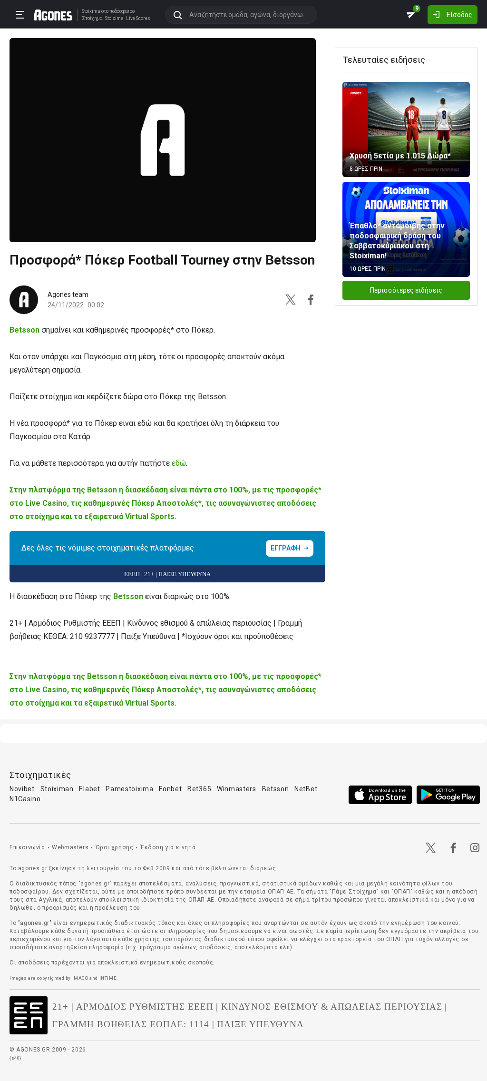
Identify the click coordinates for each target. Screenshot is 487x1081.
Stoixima (91, 11)
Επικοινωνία (27, 847)
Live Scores (138, 18)
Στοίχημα (92, 18)
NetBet (305, 789)
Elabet (89, 789)
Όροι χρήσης (115, 847)
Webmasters (70, 847)
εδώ (179, 463)
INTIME (108, 978)
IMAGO (80, 978)
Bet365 (199, 789)
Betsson (25, 329)
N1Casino (25, 799)
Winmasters (236, 789)
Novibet (22, 789)
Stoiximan (57, 789)
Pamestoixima (129, 789)
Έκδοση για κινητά (167, 847)
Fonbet (170, 789)
